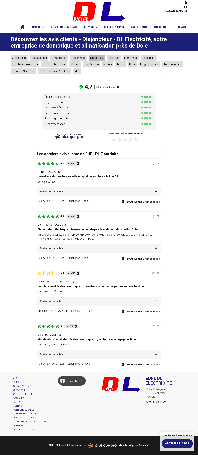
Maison (75, 64)
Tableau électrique (23, 71)
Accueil (22, 27)
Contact (180, 27)
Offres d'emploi (114, 27)
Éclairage (113, 57)
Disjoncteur (97, 57)
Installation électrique (25, 64)
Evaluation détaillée (51, 191)
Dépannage (78, 57)
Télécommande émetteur (54, 71)
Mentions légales (23, 409)
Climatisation (59, 57)
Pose (132, 64)
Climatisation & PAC (64, 27)
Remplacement (173, 64)
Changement (39, 57)
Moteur (107, 64)
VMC (77, 71)
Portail (121, 64)
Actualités (160, 27)
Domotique (37, 27)
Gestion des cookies (25, 429)
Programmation (149, 64)
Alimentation (19, 57)
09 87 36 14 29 (157, 401)
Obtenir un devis (177, 443)
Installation (148, 57)
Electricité (143, 445)
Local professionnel (54, 64)
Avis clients (139, 27)
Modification (91, 64)
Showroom (90, 27)
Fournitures (131, 57)
